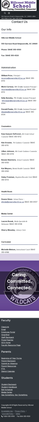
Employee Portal (8, 332)
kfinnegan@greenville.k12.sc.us (14, 101)
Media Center (6, 392)
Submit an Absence (9, 363)
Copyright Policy (8, 414)
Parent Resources (8, 366)
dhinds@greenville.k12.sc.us (12, 202)
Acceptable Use (7, 411)
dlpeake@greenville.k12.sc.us (13, 112)
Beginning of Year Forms (11, 358)
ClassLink (5, 327)
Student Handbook (9, 387)
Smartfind (5, 335)
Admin (18, 414)
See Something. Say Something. (14, 395)
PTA (3, 369)
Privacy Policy (20, 411)
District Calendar (8, 371)
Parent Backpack (8, 361)
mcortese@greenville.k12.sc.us (13, 89)
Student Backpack (8, 384)
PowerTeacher (7, 340)
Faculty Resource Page (10, 345)
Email (3, 329)
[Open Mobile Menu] (9, 13)
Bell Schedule (7, 390)
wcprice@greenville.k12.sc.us (13, 78)
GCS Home (6, 342)
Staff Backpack (7, 337)
